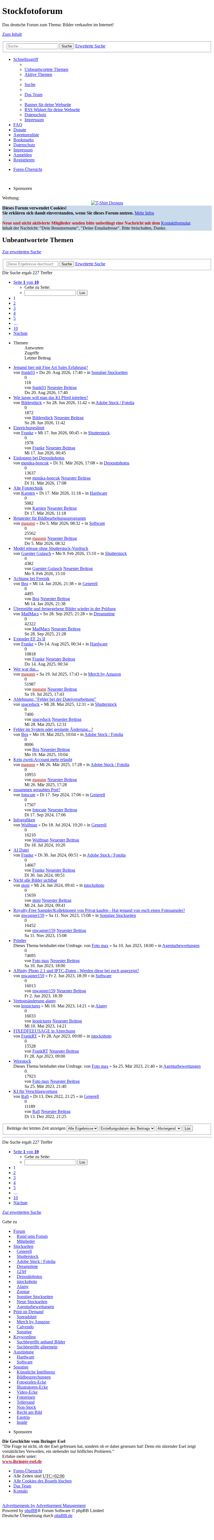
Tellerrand (26, 1402)
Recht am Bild (29, 1412)
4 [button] (14, 313)
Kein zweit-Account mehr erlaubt (42, 759)
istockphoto (94, 885)
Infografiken (24, 819)
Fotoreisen (26, 1397)
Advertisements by (18, 1505)
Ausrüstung (23, 1352)
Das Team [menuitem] (33, 94)
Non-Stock (26, 1407)
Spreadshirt (27, 1316)
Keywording (24, 1336)
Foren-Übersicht (27, 1471)
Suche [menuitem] (30, 84)
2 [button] (14, 303)
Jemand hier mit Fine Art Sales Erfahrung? (50, 367)
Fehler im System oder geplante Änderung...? (53, 729)
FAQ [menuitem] (17, 124)
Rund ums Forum (32, 1236)
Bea (24, 583)
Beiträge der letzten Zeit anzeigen (37, 1128)
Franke (27, 432)
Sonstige (24, 1331)
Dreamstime (104, 613)
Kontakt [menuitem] (20, 1491)
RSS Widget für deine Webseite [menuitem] (52, 109)
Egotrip (23, 1417)
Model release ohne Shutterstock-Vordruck (50, 548)
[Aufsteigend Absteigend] (168, 1128)
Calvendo (25, 1326)
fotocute (28, 794)
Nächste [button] (20, 333)
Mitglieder (26, 1241)
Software (97, 523)
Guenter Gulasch (36, 553)
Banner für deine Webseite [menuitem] (48, 104)
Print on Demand (28, 1311)
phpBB (31, 1510)
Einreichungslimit (28, 427)
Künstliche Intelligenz (36, 1372)
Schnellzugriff (25, 59)
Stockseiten (23, 1246)
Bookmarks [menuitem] (23, 139)
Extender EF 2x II (29, 638)
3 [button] (14, 308)
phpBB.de (63, 1515)
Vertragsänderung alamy (34, 1000)
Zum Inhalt (12, 34)
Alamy (101, 1005)
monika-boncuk (35, 463)
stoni (25, 885)
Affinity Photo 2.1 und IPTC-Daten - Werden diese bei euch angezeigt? (76, 970)
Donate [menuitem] (19, 129)
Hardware (98, 493)
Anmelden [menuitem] (22, 154)
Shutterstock (99, 432)
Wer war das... (26, 669)
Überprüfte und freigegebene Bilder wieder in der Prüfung (64, 608)
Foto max (100, 945)
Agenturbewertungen (181, 945)
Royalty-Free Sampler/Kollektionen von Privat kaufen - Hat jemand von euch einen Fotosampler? (99, 910)
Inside (22, 1422)
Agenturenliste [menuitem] (26, 134)
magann (28, 523)
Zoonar (23, 1291)
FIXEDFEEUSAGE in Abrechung (44, 1031)
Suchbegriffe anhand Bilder (41, 1341)
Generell (90, 583)
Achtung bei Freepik (31, 578)
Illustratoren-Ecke (32, 1387)
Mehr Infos (144, 213)
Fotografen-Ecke (31, 1382)
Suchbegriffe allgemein (37, 1346)
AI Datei (21, 850)
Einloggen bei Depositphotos (38, 458)
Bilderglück (31, 402)
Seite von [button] (26, 282)
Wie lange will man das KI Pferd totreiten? (50, 397)
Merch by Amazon (104, 674)
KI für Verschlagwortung (35, 1091)
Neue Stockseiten (32, 1301)
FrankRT (29, 1036)
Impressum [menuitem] (34, 119)
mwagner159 (32, 915)
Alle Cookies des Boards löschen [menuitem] (42, 1481)
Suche (67, 46)
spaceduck (30, 704)
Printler (19, 940)
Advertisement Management (61, 1505)
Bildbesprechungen (34, 1377)
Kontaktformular (175, 223)
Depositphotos (116, 463)
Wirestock (22, 1061)
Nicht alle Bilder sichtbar (35, 880)
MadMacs (30, 613)
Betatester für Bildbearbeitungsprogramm (49, 518)
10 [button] (15, 328)
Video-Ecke (27, 1392)
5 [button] (14, 318)
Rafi (25, 1096)
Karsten (28, 493)
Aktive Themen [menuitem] (38, 74)
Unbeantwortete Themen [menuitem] (46, 69)
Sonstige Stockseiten (109, 372)
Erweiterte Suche (90, 46)
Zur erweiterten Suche (21, 251)
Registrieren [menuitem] (24, 160)
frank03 (28, 372)
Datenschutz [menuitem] (35, 114)
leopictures (30, 1005)
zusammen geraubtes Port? (36, 789)
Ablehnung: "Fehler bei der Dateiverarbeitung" (54, 699)
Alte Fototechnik (28, 488)
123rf (21, 1271)
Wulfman (29, 825)
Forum (19, 1231)
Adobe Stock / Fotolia (115, 402)
